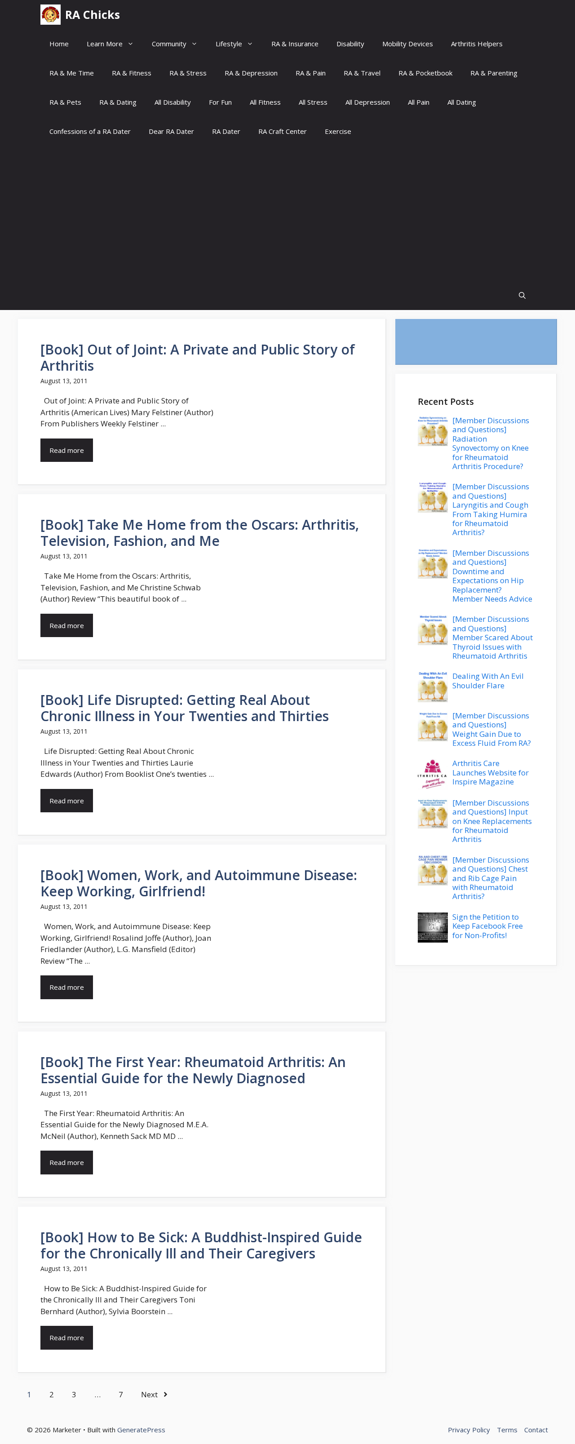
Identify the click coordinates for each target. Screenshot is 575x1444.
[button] (522, 295)
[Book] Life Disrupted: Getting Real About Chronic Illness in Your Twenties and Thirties (184, 708)
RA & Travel (362, 72)
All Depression (367, 101)
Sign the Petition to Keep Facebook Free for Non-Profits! (487, 926)
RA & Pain (311, 72)
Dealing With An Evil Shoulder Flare (488, 680)
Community (169, 43)
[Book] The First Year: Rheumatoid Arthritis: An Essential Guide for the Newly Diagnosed (193, 1070)
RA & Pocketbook (425, 72)
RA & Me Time (71, 72)
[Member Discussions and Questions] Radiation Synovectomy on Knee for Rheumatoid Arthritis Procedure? (490, 443)
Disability (350, 43)
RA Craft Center (282, 131)
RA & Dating (118, 101)
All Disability (173, 101)
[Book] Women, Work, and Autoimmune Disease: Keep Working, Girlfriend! (198, 883)
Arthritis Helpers (477, 43)
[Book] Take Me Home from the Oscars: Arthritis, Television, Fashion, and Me (199, 532)
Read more (66, 450)
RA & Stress (188, 72)
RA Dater (226, 131)
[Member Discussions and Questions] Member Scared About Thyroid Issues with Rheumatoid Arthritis (492, 637)
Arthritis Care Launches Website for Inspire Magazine (490, 772)
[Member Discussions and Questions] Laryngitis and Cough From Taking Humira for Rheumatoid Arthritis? (490, 509)
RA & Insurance (294, 43)
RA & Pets (65, 101)
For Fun (220, 101)
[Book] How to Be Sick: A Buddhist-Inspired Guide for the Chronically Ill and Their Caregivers (201, 1245)
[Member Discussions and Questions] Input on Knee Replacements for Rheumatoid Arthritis (492, 821)
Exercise (338, 131)
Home (59, 43)
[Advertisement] (287, 213)
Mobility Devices (407, 43)
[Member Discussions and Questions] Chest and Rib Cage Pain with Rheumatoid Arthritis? (490, 878)
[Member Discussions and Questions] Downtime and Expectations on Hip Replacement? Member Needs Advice (492, 576)
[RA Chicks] (50, 14)
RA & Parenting (494, 72)
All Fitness (265, 101)
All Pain (418, 101)
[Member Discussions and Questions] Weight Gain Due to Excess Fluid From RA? (491, 729)
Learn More (105, 43)
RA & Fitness (131, 72)
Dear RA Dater (171, 131)
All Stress (313, 101)
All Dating (461, 101)
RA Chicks (92, 14)
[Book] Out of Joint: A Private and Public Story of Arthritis (197, 357)
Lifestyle (229, 43)
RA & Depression (251, 72)
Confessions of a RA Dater (90, 131)
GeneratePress (141, 1429)
